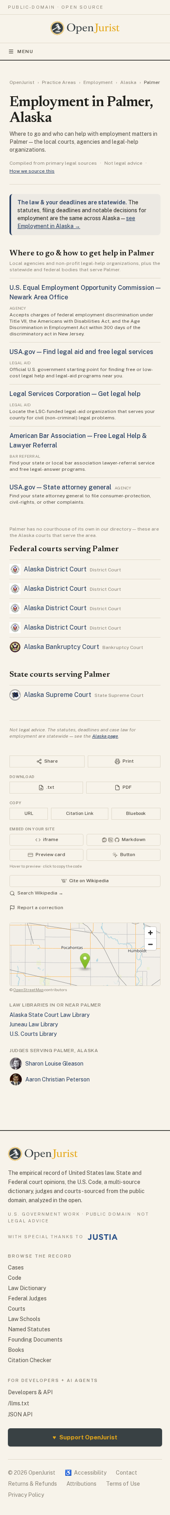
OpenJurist (21, 82)
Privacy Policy (26, 1495)
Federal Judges (27, 1298)
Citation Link (79, 813)
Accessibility (85, 1472)
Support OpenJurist (85, 1437)
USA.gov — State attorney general (60, 487)
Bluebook (135, 813)
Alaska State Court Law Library (49, 1015)
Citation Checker (29, 1360)
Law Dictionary (27, 1288)
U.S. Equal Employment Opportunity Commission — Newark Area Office (85, 292)
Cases (16, 1267)
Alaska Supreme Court (57, 694)
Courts (16, 1309)
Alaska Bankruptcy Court (61, 647)
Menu (25, 51)
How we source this (32, 171)
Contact (126, 1472)
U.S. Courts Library (33, 1034)
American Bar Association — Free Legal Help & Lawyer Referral (78, 440)
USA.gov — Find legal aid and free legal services (81, 352)
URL (29, 813)
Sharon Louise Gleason (54, 1063)
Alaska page (105, 736)
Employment (98, 82)
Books (16, 1350)
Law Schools (24, 1319)
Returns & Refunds (32, 1484)
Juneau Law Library (33, 1024)
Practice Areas (59, 82)
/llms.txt (18, 1403)
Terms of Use (123, 1484)
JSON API (20, 1414)
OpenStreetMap (28, 989)
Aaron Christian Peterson (57, 1079)
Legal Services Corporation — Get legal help (74, 394)
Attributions (81, 1484)
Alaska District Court (55, 569)
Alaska (128, 82)
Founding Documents (35, 1339)
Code (14, 1278)
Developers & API (30, 1392)
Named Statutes (29, 1329)
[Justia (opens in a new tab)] (102, 1237)
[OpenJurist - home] (85, 28)
